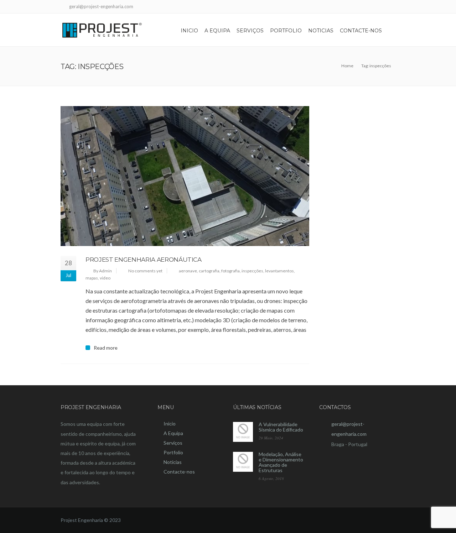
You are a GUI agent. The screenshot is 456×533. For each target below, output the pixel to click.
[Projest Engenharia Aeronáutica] (185, 176)
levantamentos (279, 270)
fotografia (230, 270)
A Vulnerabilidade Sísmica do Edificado (281, 427)
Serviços (250, 30)
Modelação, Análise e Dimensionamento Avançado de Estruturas (281, 462)
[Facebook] (391, 7)
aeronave (188, 270)
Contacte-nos (361, 30)
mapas (92, 278)
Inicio (189, 30)
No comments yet (145, 270)
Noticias (320, 30)
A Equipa (217, 30)
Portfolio (286, 30)
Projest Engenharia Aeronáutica (144, 259)
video (105, 278)
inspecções (252, 270)
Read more (106, 347)
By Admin (102, 270)
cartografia (209, 270)
